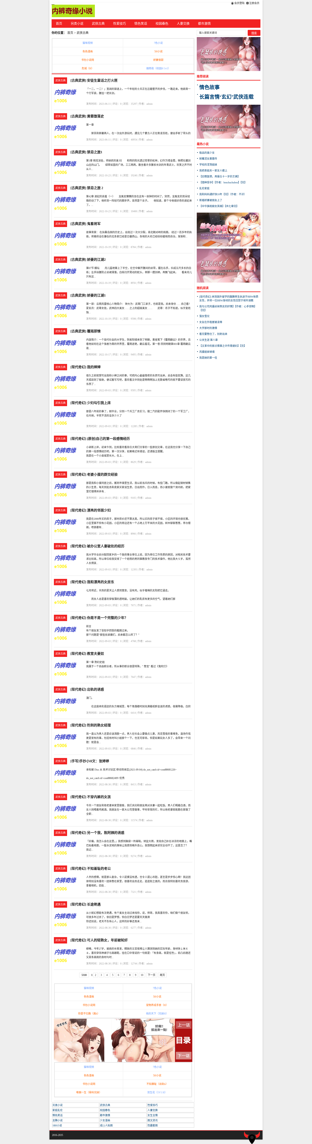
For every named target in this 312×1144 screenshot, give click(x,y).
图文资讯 (153, 1120)
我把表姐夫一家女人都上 (213, 170)
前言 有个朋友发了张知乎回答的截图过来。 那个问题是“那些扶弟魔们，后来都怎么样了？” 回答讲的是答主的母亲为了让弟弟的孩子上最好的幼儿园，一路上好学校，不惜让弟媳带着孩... (137, 635)
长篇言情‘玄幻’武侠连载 (226, 97)
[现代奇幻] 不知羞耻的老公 (90, 868)
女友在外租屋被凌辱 (210, 322)
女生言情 (153, 1115)
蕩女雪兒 (204, 316)
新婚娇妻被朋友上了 (210, 200)
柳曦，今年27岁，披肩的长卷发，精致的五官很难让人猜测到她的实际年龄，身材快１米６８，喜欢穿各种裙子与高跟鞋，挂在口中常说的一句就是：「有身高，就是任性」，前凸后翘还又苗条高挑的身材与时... (138, 953)
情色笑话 (140, 23)
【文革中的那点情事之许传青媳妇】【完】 (222, 345)
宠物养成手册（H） (157, 1005)
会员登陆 (239, 3)
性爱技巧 (119, 23)
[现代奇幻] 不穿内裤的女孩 (90, 797)
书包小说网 (87, 60)
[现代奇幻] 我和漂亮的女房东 (92, 582)
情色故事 (209, 87)
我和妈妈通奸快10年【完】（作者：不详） (222, 194)
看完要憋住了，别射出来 (213, 334)
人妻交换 (183, 23)
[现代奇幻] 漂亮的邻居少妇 (90, 510)
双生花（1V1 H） (157, 1092)
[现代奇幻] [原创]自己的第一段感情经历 (100, 438)
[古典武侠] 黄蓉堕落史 (87, 116)
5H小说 (158, 51)
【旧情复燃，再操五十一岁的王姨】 (219, 176)
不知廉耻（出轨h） (157, 1084)
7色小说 (158, 43)
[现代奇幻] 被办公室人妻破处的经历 (97, 546)
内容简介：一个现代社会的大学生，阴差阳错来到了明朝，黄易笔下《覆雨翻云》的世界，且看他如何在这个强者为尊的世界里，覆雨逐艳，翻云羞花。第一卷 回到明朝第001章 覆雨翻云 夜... (141, 344)
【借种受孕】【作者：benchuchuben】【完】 (223, 182)
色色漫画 (88, 51)
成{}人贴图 (106, 1125)
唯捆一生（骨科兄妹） (89, 1092)
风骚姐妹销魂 (207, 351)
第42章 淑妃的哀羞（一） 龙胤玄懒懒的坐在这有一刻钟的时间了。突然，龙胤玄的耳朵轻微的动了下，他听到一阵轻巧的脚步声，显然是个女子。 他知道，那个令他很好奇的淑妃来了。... (139, 200)
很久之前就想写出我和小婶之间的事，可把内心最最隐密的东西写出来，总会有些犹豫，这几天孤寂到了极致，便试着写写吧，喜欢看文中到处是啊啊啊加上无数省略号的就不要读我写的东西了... (138, 380)
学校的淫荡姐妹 (208, 164)
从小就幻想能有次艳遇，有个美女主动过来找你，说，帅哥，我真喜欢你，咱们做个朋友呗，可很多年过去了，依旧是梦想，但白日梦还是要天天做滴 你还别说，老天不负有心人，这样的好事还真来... (138, 917)
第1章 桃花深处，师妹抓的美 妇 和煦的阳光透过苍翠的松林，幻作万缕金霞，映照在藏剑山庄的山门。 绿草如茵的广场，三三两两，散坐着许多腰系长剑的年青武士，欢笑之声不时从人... (139, 165)
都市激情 (204, 23)
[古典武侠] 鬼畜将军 (85, 224)
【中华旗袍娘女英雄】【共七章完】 (219, 206)
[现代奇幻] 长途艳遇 (85, 904)
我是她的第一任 (208, 357)
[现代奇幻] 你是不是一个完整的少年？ (99, 618)
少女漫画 (105, 1120)
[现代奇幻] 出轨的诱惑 (87, 689)
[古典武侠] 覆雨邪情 (85, 331)
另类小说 (77, 23)
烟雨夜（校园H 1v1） (158, 68)
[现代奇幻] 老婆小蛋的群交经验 (94, 474)
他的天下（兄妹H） (157, 1013)
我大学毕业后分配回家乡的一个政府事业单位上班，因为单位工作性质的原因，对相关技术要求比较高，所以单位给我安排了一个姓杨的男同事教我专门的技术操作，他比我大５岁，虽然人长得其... (138, 559)
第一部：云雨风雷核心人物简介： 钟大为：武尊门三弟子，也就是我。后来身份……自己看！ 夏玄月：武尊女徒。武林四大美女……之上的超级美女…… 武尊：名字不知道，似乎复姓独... (141, 308)
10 (142, 975)
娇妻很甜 (158, 60)
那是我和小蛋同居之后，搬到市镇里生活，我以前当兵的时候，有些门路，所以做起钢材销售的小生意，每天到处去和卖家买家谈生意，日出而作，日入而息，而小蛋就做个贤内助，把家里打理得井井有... (138, 487)
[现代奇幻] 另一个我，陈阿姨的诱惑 (97, 833)
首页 (59, 23)
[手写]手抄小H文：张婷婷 (89, 761)
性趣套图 (153, 1125)
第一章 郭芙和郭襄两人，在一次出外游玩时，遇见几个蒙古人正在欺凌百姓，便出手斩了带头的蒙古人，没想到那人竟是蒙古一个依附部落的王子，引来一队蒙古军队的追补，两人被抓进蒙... (138, 133)
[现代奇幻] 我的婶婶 (85, 367)
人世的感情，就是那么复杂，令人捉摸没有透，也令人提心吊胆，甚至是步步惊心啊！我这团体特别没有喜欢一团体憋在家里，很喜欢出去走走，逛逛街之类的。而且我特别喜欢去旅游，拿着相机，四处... (138, 881)
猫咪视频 (88, 43)
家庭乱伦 (57, 1110)
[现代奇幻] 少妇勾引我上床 (90, 403)
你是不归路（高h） (89, 1013)
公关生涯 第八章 (208, 340)
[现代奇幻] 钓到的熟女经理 (90, 725)
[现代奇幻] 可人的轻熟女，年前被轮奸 (99, 940)
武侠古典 (98, 23)
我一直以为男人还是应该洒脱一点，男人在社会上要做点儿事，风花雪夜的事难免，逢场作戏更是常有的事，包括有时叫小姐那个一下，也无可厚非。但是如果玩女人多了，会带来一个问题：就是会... (138, 738)
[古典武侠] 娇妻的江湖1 (88, 295)
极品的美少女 (207, 152)
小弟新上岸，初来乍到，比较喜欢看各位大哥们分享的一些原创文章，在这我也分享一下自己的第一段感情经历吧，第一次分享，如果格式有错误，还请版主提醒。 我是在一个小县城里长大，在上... (138, 451)
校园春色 (162, 23)
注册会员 (254, 3)
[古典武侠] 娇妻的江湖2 (88, 259)
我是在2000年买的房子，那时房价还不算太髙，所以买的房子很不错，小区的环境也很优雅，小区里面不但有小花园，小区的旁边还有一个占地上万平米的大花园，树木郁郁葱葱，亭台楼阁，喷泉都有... (138, 523)
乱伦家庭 (204, 188)
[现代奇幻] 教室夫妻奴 (87, 653)
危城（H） (88, 68)
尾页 (162, 975)
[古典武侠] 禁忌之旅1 (86, 152)
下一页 (151, 975)
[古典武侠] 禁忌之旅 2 (86, 188)
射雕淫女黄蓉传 (208, 158)
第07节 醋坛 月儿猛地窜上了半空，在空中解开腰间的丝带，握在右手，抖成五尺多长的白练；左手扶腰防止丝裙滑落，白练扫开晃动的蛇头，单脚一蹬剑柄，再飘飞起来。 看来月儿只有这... (139, 272)
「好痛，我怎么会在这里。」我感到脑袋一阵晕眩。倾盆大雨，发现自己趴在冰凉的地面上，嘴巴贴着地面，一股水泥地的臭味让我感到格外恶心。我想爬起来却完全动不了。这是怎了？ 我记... (139, 845)
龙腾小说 (57, 1120)
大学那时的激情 (208, 328)
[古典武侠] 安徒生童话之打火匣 (94, 80)
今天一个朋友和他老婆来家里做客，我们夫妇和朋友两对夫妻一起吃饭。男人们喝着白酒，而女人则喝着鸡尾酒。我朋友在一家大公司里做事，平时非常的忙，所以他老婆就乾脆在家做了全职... (138, 809)
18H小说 (57, 1125)
